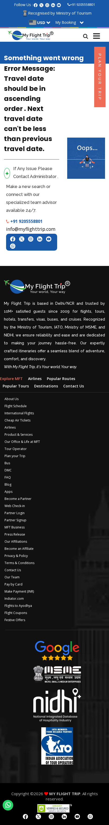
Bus (7, 463)
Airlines (10, 427)
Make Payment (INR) (19, 591)
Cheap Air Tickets (17, 420)
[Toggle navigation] (96, 34)
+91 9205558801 (82, 4)
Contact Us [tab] (73, 385)
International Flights (19, 413)
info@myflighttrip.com (31, 229)
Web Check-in (14, 506)
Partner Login (14, 513)
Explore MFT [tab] (11, 378)
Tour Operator (15, 449)
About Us (11, 399)
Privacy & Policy (16, 556)
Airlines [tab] (35, 378)
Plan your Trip (14, 456)
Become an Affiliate (19, 548)
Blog (7, 484)
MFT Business (14, 527)
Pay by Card (13, 584)
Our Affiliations (15, 541)
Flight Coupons (15, 613)
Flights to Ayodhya (18, 605)
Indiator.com (14, 598)
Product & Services (18, 434)
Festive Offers (14, 620)
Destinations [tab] (46, 385)
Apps (8, 491)
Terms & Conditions (19, 563)
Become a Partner (17, 498)
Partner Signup (15, 520)
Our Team (12, 577)
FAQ (7, 477)
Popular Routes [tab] (61, 378)
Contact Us (12, 570)
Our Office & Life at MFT (22, 441)
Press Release (14, 534)
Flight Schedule (15, 406)
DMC (8, 470)
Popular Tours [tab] (16, 385)
